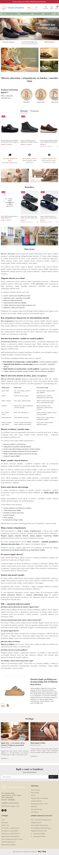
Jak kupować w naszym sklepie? (10, 831)
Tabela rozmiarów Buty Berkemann (10, 836)
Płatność (33, 795)
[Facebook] (3, 810)
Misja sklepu (5, 822)
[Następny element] (55, 96)
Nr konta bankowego (36, 809)
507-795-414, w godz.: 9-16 (10, 806)
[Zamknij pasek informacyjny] (57, 1)
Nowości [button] (24, 110)
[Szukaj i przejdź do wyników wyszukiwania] (36, 8)
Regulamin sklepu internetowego (39, 798)
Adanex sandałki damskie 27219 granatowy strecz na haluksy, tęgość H (29, 217)
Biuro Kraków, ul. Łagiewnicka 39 (10, 828)
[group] (29, 29)
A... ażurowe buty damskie (38, 833)
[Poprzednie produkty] (4, 125)
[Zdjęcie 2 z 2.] (8, 705)
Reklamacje (34, 806)
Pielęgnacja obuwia (36, 822)
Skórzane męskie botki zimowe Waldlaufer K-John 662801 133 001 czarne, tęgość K (9, 141)
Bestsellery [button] (29, 187)
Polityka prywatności (36, 801)
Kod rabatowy (34, 812)
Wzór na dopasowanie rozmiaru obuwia (12, 839)
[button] (26, 14)
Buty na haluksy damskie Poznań (39, 825)
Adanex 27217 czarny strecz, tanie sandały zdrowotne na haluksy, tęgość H (10, 217)
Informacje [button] (34, 786)
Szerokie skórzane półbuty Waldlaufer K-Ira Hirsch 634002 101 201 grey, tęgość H (48, 141)
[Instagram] (5, 810)
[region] (39, 96)
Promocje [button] (34, 110)
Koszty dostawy (35, 793)
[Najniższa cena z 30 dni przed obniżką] (37, 146)
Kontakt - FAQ (5, 825)
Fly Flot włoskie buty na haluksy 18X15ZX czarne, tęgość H (47, 217)
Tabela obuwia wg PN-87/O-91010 (11, 833)
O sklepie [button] (5, 816)
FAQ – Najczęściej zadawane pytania (41, 820)
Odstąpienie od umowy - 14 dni (39, 804)
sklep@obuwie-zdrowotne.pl (10, 803)
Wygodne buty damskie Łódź (38, 831)
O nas (3, 820)
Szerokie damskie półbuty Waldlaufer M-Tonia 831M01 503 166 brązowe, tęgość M (29, 141)
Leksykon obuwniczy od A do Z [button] (41, 816)
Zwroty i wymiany (35, 790)
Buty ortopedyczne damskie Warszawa (41, 828)
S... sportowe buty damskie (38, 836)
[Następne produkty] (54, 125)
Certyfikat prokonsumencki (8, 842)
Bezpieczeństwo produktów (9, 844)
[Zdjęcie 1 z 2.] (3, 705)
